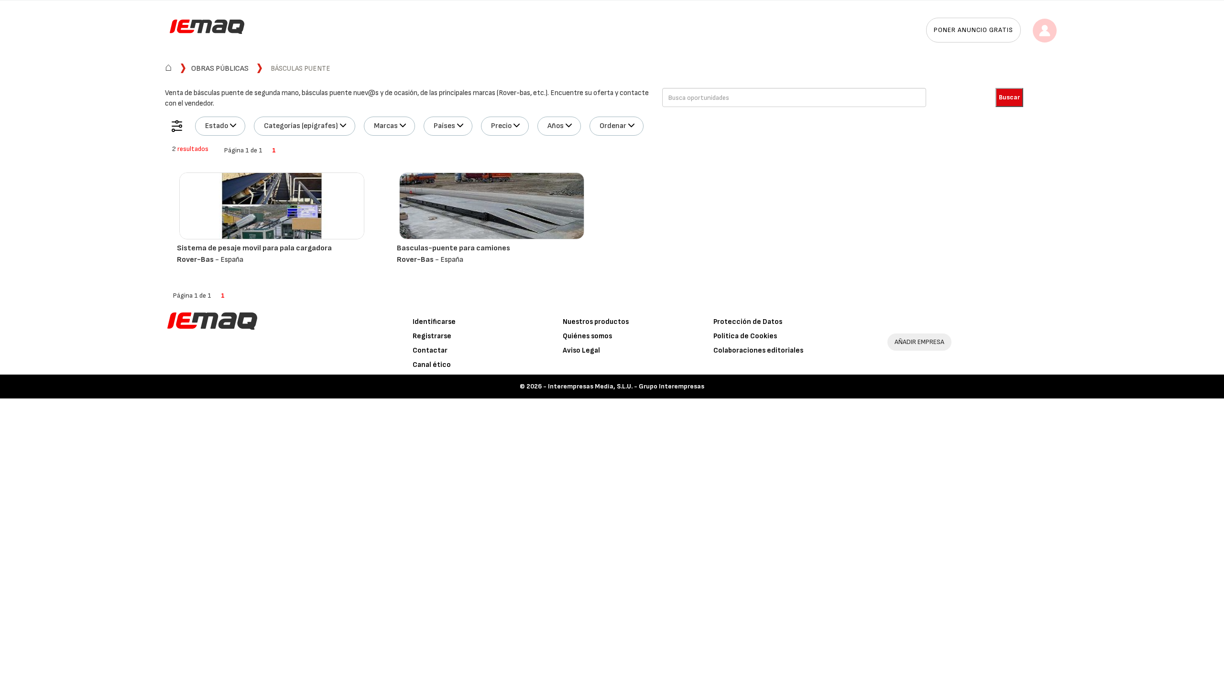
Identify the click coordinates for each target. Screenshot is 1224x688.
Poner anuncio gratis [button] (973, 30)
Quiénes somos (587, 336)
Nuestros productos (596, 321)
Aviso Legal (581, 350)
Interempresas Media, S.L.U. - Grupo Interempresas (626, 386)
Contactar (430, 350)
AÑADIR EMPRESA (919, 342)
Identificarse (434, 321)
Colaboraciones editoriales (758, 350)
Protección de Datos (747, 321)
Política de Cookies (745, 336)
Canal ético (432, 364)
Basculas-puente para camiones (453, 248)
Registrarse (432, 336)
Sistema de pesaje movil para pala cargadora (254, 248)
